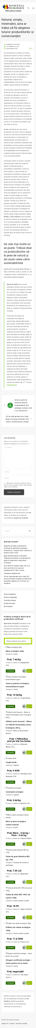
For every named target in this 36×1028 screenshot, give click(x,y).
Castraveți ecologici (14, 792)
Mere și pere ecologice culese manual (16, 823)
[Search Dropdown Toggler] (28, 8)
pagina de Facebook (21, 518)
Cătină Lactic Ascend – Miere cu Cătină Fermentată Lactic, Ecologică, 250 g (19, 724)
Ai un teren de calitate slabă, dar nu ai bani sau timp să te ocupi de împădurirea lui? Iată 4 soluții (17, 568)
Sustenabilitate (12, 48)
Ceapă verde (11, 762)
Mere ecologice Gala (15, 651)
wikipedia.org (11, 385)
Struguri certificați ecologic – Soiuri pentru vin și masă (19, 961)
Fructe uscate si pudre (21, 901)
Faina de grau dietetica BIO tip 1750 (18, 858)
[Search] (29, 531)
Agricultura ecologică (11, 623)
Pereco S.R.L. (25, 942)
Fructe (15, 654)
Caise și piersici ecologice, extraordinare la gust (17, 685)
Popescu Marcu (25, 838)
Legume (16, 765)
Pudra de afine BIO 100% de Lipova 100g (18, 896)
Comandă (10, 671)
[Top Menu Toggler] (33, 8)
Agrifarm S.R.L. (25, 803)
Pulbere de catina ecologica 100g (18, 929)
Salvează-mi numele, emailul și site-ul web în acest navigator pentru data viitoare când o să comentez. (18, 485)
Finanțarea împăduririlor (12, 573)
